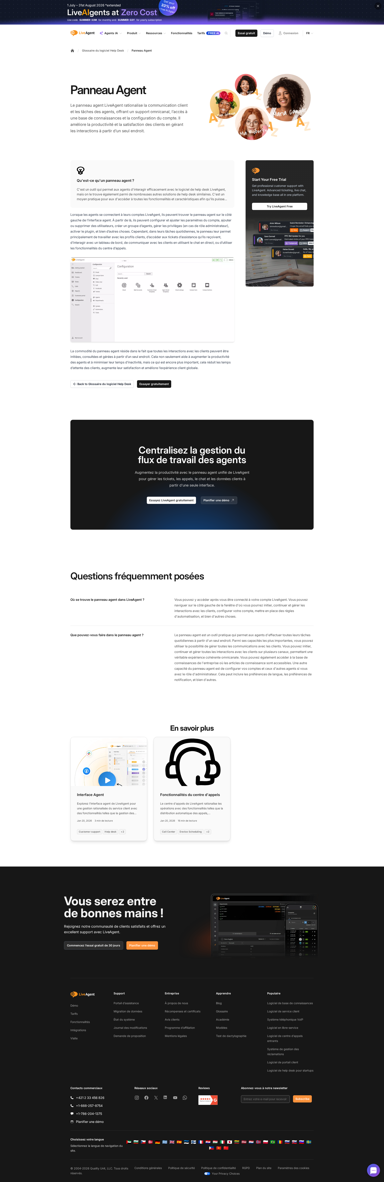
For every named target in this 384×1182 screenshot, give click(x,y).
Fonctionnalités (80, 1022)
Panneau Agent (142, 50)
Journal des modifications (130, 1027)
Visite (74, 1038)
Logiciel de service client (283, 1011)
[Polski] (265, 1142)
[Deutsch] (157, 1142)
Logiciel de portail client (282, 1062)
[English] (172, 1142)
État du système (124, 1019)
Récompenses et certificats (182, 1011)
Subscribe (302, 1098)
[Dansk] (150, 1142)
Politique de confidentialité (218, 1168)
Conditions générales (148, 1168)
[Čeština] (143, 1142)
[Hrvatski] (208, 1142)
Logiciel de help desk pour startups (290, 1070)
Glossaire (222, 1011)
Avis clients (172, 1019)
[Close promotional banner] (378, 6)
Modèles (221, 1027)
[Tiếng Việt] (218, 1148)
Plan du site (263, 1168)
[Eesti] (186, 1142)
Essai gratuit (246, 33)
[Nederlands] (251, 1142)
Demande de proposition (130, 1036)
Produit (132, 33)
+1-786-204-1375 (89, 1114)
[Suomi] (193, 1142)
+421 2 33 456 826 (90, 1098)
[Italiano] (222, 1142)
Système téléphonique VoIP (285, 1019)
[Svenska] (308, 1142)
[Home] (72, 51)
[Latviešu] (244, 1142)
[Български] (136, 1142)
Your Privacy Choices (226, 1173)
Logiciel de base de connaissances (290, 1003)
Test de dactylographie (231, 1036)
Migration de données (128, 1011)
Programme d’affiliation (180, 1027)
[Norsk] (258, 1142)
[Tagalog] (211, 1148)
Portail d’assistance (126, 1003)
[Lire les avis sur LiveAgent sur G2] (208, 1100)
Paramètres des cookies (293, 1168)
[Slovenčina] (294, 1142)
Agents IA (111, 33)
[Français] (200, 1142)
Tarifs (74, 1013)
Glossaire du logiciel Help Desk (103, 50)
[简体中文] (226, 1148)
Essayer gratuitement (154, 384)
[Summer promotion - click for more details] (192, 12)
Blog (219, 1003)
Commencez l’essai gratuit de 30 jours (93, 945)
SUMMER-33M (88, 19)
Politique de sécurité (181, 1168)
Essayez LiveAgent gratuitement (171, 500)
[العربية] (128, 1142)
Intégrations (78, 1030)
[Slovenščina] (301, 1142)
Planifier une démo (216, 500)
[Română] (280, 1142)
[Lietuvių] (236, 1142)
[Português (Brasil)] (272, 1142)
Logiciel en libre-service (282, 1027)
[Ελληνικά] (164, 1142)
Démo (267, 33)
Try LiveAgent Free (280, 206)
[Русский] (287, 1142)
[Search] (228, 33)
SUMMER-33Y (126, 19)
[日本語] (229, 1142)
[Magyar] (215, 1142)
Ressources (154, 33)
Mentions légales (176, 1036)
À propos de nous (176, 1003)
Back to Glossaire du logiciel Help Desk (104, 384)
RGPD (246, 1168)
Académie (222, 1019)
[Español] (179, 1142)
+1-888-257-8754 (89, 1106)
